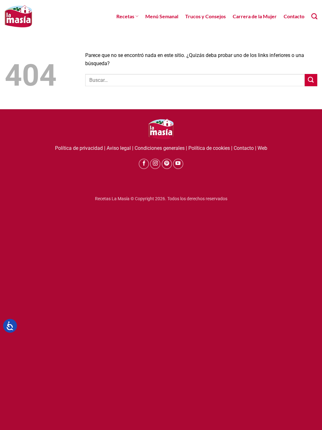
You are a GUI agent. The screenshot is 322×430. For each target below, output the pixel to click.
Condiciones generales (160, 148)
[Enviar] (311, 80)
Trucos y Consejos (205, 16)
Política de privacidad (79, 148)
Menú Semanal (161, 16)
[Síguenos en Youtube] (178, 164)
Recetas (125, 16)
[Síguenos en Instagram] (155, 164)
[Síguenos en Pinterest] (167, 164)
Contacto (294, 16)
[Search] (314, 16)
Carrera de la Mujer (255, 16)
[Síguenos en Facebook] (144, 164)
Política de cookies (209, 148)
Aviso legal (119, 148)
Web (262, 148)
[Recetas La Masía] (18, 16)
